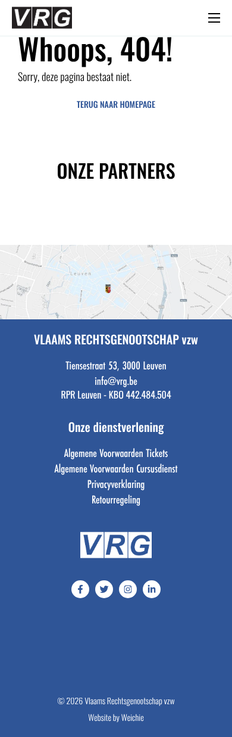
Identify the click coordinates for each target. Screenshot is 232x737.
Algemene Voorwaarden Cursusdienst (116, 468)
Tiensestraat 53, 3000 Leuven (115, 365)
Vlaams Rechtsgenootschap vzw (129, 702)
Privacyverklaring (116, 484)
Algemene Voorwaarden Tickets (116, 453)
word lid (97, 21)
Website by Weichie (115, 718)
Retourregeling (116, 499)
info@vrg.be (116, 380)
